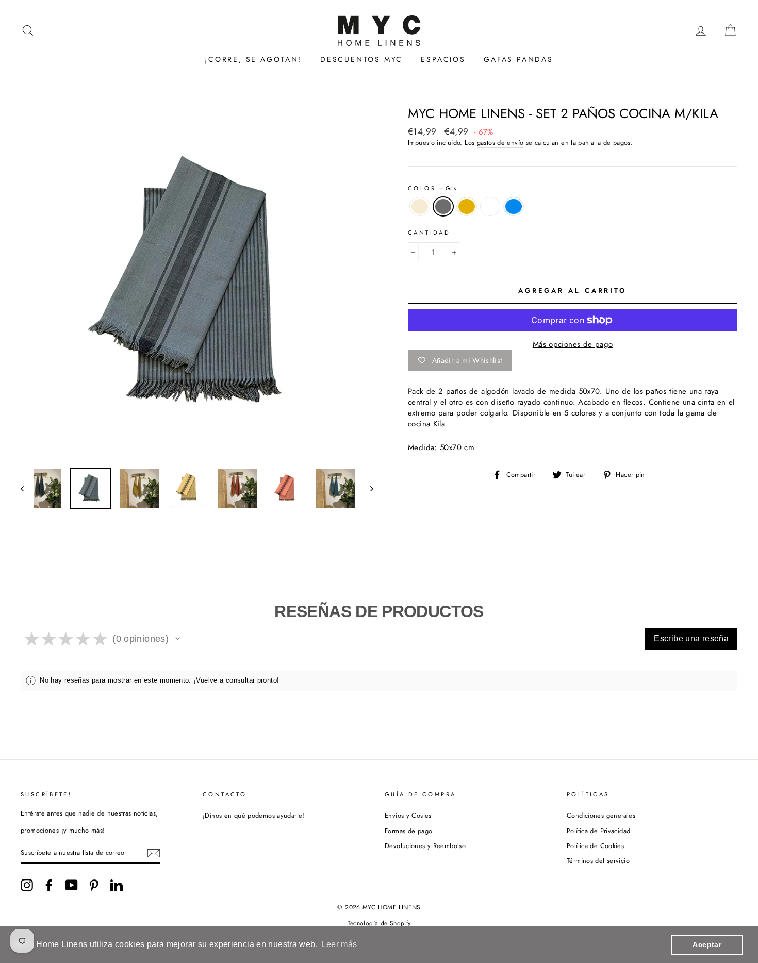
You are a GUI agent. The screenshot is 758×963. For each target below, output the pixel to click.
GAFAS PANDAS (518, 59)
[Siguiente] (366, 488)
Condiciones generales (601, 815)
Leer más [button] (339, 944)
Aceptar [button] (707, 944)
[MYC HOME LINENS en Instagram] (27, 885)
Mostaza (466, 206)
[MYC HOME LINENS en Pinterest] (94, 885)
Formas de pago (408, 831)
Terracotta (490, 206)
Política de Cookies (595, 846)
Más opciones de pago (573, 344)
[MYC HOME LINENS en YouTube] (71, 885)
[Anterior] (27, 488)
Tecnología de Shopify (379, 923)
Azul (513, 206)
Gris (443, 206)
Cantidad (429, 233)
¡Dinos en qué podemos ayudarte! (254, 815)
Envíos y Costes (408, 815)
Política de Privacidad (598, 831)
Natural (420, 206)
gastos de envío (500, 142)
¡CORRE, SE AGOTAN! (253, 59)
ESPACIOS (443, 59)
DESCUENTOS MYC (361, 59)
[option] (197, 283)
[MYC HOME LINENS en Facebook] (49, 885)
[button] (178, 639)
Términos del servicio (598, 861)
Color (432, 188)
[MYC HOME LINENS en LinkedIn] (116, 885)
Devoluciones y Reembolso (425, 846)
